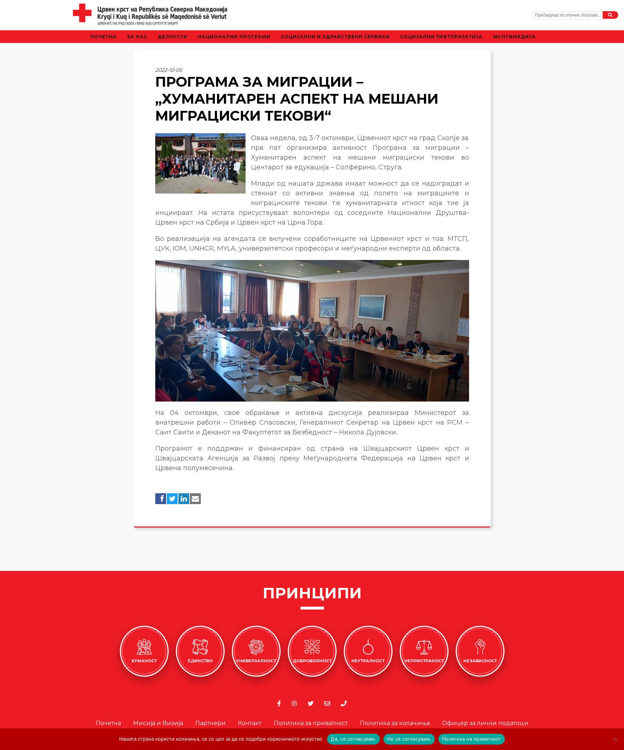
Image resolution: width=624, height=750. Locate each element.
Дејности (172, 36)
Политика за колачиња (395, 723)
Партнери (210, 723)
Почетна (103, 36)
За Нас (137, 36)
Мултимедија (514, 36)
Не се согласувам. (409, 739)
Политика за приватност (311, 723)
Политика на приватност (471, 739)
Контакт (249, 723)
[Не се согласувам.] (615, 739)
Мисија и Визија (158, 723)
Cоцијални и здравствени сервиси (335, 36)
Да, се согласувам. (353, 739)
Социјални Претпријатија (441, 36)
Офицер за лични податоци (485, 723)
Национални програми (234, 36)
